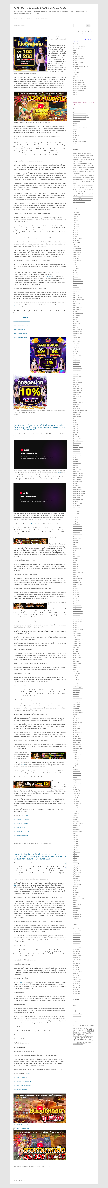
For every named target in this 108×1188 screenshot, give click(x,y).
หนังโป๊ (75, 882)
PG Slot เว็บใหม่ (77, 548)
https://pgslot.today (78, 62)
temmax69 (76, 696)
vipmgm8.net (76, 742)
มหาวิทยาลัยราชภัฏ (78, 823)
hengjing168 (76, 404)
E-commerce (76, 341)
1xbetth (75, 74)
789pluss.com (76, 228)
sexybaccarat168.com (78, 639)
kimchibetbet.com (78, 437)
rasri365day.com (77, 607)
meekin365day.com (78, 489)
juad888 (75, 435)
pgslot (15, 305)
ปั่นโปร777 (75, 811)
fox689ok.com (76, 370)
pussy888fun (76, 601)
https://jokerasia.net (78, 90)
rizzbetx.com (76, 617)
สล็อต (15, 885)
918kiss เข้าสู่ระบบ (77, 238)
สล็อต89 (75, 848)
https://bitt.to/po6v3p (20, 329)
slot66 (74, 52)
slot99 (74, 50)
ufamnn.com (76, 730)
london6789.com (77, 463)
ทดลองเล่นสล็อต (77, 791)
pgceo (74, 554)
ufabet (75, 724)
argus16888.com (77, 269)
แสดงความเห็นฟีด (77, 1014)
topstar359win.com (78, 712)
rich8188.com (76, 615)
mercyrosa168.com (78, 495)
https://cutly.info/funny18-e (21, 325)
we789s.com (76, 750)
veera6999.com (77, 740)
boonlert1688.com (78, 313)
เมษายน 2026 (76, 937)
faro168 (75, 139)
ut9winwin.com (77, 738)
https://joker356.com (78, 82)
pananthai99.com (77, 538)
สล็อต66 (75, 837)
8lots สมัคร (75, 1025)
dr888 (74, 335)
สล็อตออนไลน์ (76, 864)
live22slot (75, 459)
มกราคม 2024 (76, 991)
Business (75, 317)
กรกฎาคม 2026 (77, 931)
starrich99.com (77, 684)
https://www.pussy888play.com (81, 117)
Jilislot (74, 420)
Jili (73, 418)
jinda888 (75, 424)
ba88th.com (76, 271)
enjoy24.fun (76, 345)
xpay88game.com (77, 763)
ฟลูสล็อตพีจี (76, 821)
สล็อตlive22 (76, 856)
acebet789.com (77, 248)
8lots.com (75, 230)
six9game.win (76, 653)
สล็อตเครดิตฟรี (76, 866)
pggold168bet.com (78, 556)
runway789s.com (77, 621)
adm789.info (76, 254)
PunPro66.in (76, 590)
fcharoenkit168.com (78, 356)
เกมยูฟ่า (75, 888)
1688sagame (76, 214)
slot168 (75, 665)
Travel (74, 716)
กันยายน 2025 (76, 951)
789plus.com (76, 224)
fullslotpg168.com (77, 376)
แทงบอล (75, 912)
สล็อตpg (75, 858)
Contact (29, 18)
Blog (22, 18)
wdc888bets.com (77, 748)
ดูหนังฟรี (75, 137)
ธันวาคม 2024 (76, 969)
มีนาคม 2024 (76, 987)
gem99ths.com (77, 386)
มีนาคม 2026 (76, 939)
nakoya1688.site (77, 512)
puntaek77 (76, 597)
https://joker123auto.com (79, 113)
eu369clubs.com (77, 350)
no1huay (75, 522)
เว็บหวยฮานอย (76, 908)
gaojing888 (76, 384)
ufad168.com (76, 726)
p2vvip (75, 536)
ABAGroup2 (76, 246)
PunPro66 (75, 588)
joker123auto (76, 428)
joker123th (76, 431)
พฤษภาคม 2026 (77, 935)
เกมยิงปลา (75, 886)
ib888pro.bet (76, 414)
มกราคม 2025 (76, 967)
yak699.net (76, 767)
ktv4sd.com (76, 445)
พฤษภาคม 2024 (77, 983)
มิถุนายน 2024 (76, 981)
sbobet (75, 631)
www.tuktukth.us (77, 761)
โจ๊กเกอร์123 (76, 44)
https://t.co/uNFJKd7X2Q (20, 337)
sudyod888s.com (77, 686)
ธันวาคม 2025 (76, 945)
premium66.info (77, 582)
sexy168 (75, 637)
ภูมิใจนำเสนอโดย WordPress (20, 1181)
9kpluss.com (76, 242)
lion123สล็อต (76, 451)
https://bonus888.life (78, 58)
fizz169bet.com (77, 366)
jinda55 (75, 422)
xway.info (75, 765)
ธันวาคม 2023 (76, 993)
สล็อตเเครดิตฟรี (77, 872)
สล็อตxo (75, 860)
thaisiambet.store (77, 698)
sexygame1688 (77, 641)
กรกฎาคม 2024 (77, 979)
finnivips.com (76, 360)
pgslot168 (75, 562)
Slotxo (75, 669)
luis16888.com (76, 471)
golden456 (76, 394)
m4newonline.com (78, 473)
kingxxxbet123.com (78, 441)
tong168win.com (77, 710)
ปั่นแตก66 (75, 807)
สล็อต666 (75, 840)
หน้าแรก (15, 18)
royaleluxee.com (77, 619)
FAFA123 (75, 352)
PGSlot (75, 560)
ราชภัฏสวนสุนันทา (77, 831)
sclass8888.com (77, 633)
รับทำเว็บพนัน (76, 829)
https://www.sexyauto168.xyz (80, 66)
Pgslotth (75, 576)
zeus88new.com (77, 779)
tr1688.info (76, 714)
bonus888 (75, 311)
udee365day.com (77, 722)
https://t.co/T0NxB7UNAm (21, 835)
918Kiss (75, 236)
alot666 (75, 264)
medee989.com (77, 487)
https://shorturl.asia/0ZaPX (21, 1124)
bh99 (74, 301)
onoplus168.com (77, 534)
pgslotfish (75, 574)
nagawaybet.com (77, 509)
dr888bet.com (76, 337)
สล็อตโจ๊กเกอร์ (76, 876)
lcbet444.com (76, 449)
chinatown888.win (78, 329)
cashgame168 (76, 323)
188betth (33, 524)
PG (74, 544)
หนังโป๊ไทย (76, 72)
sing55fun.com (77, 649)
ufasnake (75, 734)
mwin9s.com (76, 507)
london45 (75, 461)
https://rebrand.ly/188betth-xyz (22, 1081)
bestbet (75, 285)
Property (75, 586)
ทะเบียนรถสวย (76, 793)
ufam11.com (76, 728)
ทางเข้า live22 (76, 795)
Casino (75, 325)
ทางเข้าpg (75, 797)
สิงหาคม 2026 (76, 929)
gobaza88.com (77, 392)
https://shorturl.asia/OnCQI (21, 831)
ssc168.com (76, 678)
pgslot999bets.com (78, 572)
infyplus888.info (77, 416)
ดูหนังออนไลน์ (76, 135)
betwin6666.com (77, 297)
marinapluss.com (77, 481)
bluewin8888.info (77, 307)
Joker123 (75, 426)
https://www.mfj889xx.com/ (80, 410)
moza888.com (76, 505)
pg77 (74, 550)
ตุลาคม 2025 (76, 949)
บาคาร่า (75, 799)
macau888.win (77, 479)
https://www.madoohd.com (80, 109)
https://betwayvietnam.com (80, 88)
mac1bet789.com (77, 477)
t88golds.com (76, 690)
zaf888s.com (76, 771)
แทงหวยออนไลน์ (77, 916)
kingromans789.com (78, 439)
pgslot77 (75, 564)
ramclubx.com (77, 605)
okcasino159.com (77, 526)
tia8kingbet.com (77, 704)
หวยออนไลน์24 (77, 884)
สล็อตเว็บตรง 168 (77, 870)
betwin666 (76, 295)
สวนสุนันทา (76, 878)
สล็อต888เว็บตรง (77, 846)
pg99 (74, 552)
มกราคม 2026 (76, 943)
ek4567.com (76, 343)
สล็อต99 (75, 854)
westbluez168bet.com (78, 754)
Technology (76, 694)
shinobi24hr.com (77, 647)
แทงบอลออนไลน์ (77, 914)
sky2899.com (76, 655)
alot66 (75, 262)
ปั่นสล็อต (75, 805)
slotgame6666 (76, 667)
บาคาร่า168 (76, 801)
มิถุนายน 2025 (76, 957)
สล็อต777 (75, 842)
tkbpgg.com (76, 708)
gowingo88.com (77, 396)
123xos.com (76, 212)
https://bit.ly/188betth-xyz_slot (22, 1077)
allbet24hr (75, 258)
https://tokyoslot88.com (79, 86)
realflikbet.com (77, 609)
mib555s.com (76, 497)
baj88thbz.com (77, 279)
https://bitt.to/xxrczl (19, 827)
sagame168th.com (78, 629)
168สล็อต (75, 216)
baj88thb (75, 277)
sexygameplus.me (77, 643)
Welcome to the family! (41, 18)
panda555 (75, 540)
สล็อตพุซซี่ (75, 862)
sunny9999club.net (78, 688)
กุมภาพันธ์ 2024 (77, 989)
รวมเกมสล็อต (76, 825)
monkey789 (76, 501)
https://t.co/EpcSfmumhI (22, 1128)
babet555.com (77, 273)
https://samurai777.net (79, 84)
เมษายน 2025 (76, 961)
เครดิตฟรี (75, 890)
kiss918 (75, 78)
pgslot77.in (76, 566)
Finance (75, 358)
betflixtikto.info (77, 289)
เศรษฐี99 (75, 910)
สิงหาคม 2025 (76, 953)
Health (75, 400)
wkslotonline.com (77, 756)
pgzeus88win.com (77, 578)
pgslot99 (75, 568)
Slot (74, 659)
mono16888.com (77, 503)
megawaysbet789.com (79, 491)
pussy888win (76, 603)
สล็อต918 (75, 850)
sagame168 (76, 625)
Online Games (76, 532)
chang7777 (76, 327)
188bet (59, 473)
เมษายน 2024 (76, 985)
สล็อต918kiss (76, 852)
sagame (75, 111)
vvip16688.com (77, 746)
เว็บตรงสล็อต (76, 896)
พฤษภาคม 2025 (77, 959)
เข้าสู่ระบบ (75, 1010)
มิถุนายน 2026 (76, 933)
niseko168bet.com (78, 518)
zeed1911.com (77, 773)
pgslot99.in (76, 570)
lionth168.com (77, 453)
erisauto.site (76, 348)
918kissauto (76, 240)
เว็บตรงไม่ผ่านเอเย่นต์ (78, 898)
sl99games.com (77, 657)
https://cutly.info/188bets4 (21, 823)
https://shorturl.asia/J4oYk (21, 333)
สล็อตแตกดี (76, 874)
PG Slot (75, 546)
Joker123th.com (77, 433)
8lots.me (75, 234)
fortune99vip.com (77, 368)
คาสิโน (75, 781)
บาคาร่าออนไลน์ (77, 803)
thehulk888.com (77, 702)
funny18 (50, 59)
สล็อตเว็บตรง (76, 54)
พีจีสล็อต (75, 817)
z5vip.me (75, 769)
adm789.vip (76, 256)
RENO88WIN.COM (78, 611)
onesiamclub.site (77, 530)
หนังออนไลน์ (76, 880)
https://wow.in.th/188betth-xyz (22, 1085)
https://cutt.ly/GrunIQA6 (20, 1089)
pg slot (75, 123)
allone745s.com (77, 260)
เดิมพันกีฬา (76, 894)
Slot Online (76, 661)
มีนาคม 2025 (76, 963)
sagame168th (76, 627)
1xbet (74, 222)
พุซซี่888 (75, 819)
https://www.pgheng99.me (80, 127)
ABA (74, 244)
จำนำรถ (75, 785)
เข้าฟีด (75, 1012)
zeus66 (75, 777)
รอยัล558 (75, 827)
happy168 (75, 398)
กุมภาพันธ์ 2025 (77, 965)
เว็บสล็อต (75, 906)
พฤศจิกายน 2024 (77, 971)
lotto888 (75, 467)
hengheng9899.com (78, 402)
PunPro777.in (76, 595)
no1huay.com (76, 524)
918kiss (75, 107)
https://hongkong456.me (79, 141)
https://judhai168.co (78, 56)
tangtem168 (76, 692)
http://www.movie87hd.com (80, 115)
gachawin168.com (77, 382)
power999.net (76, 580)
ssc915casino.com (77, 680)
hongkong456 (76, 408)
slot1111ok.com (77, 663)
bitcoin (75, 305)
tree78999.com (77, 718)
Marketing (76, 485)
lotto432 (75, 465)
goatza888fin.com (77, 388)
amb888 (75, 267)
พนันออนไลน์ (76, 813)
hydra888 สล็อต (77, 412)
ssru (74, 682)
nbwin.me (75, 516)
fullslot (75, 129)
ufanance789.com (77, 732)
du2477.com (76, 339)
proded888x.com (77, 584)
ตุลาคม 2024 (76, 973)
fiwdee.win (76, 364)
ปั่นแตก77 (75, 809)
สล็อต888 (75, 60)
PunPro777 (76, 592)
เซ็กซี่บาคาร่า (76, 892)
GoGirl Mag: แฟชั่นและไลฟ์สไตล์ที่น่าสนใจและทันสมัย (40, 8)
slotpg (75, 70)
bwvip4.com (76, 319)
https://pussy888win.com (79, 119)
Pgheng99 (75, 558)
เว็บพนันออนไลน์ (77, 904)
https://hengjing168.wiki (79, 46)
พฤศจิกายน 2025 (77, 947)
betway (75, 293)
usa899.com (76, 736)
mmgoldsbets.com (78, 499)
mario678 (75, 483)
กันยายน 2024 (76, 975)
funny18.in (76, 380)
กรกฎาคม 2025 (77, 955)
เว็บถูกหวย (75, 900)
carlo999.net (76, 321)
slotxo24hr (76, 68)
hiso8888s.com (77, 406)
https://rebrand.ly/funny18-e (22, 321)
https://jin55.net (77, 48)
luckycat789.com (77, 469)
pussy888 (75, 64)
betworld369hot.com (78, 299)
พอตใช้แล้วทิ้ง (76, 815)
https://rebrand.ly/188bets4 (21, 819)
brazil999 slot (76, 315)
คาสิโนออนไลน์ (77, 783)
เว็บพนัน (75, 902)
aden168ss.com (77, 252)
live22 (74, 131)
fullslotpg (75, 374)
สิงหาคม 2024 (76, 977)
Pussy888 (75, 599)
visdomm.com (77, 744)
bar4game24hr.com (78, 281)
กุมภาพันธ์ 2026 (77, 941)
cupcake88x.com (77, 331)
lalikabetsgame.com (78, 447)
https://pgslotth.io (78, 80)
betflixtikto (76, 287)
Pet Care (75, 542)
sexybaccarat (76, 121)
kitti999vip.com (77, 443)
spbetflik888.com (77, 673)
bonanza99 (81, 1027)
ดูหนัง (74, 133)
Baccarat (75, 275)
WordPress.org (77, 1016)
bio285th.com (76, 303)
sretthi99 (75, 676)
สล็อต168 (75, 835)
